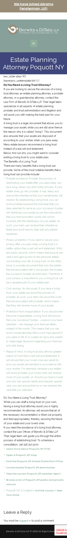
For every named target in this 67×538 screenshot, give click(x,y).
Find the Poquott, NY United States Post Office (34, 461)
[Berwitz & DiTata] (33, 30)
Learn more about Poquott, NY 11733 (28, 449)
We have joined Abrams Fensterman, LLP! (33, 6)
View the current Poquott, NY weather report (33, 473)
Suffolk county (44, 490)
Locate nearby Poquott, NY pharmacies (30, 467)
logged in (25, 520)
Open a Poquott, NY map (21, 455)
